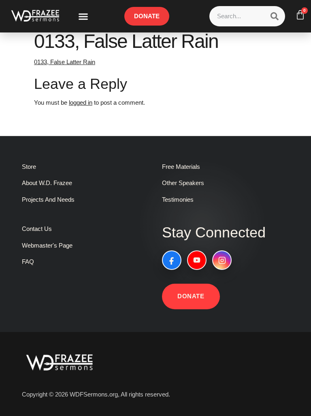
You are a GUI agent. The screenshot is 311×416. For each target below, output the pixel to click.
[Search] (274, 16)
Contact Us (37, 228)
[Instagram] (222, 260)
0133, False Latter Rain (64, 61)
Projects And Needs (48, 199)
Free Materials (181, 166)
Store (29, 166)
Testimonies (178, 199)
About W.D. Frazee (47, 182)
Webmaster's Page (47, 245)
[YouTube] (197, 260)
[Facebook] (171, 260)
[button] (83, 16)
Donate (190, 296)
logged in (80, 102)
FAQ (28, 261)
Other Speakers (183, 182)
